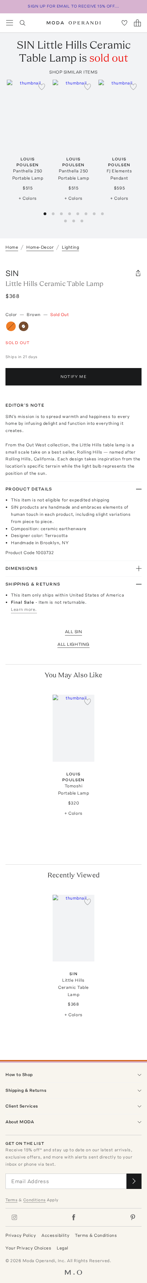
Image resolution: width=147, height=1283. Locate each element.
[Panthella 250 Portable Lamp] (28, 113)
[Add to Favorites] (42, 86)
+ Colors (27, 198)
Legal (62, 1248)
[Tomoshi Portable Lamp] (73, 728)
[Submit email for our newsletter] (134, 1181)
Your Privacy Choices (28, 1248)
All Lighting (73, 644)
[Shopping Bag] (137, 23)
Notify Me (73, 376)
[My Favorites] (124, 22)
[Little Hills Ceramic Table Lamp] (73, 928)
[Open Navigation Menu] (9, 23)
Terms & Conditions (96, 1235)
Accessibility (55, 1235)
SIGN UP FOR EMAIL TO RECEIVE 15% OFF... (73, 6)
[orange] (10, 326)
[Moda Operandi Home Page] (73, 23)
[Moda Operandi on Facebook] (73, 1217)
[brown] (23, 326)
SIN (12, 273)
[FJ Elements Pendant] (119, 113)
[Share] (138, 273)
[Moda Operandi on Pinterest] (132, 1217)
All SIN (73, 631)
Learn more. (24, 609)
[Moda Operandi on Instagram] (14, 1217)
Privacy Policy (20, 1235)
